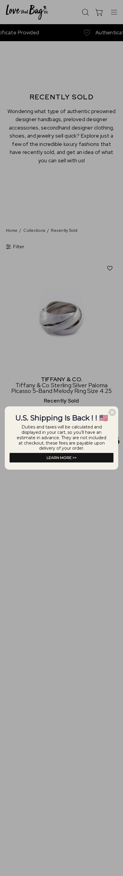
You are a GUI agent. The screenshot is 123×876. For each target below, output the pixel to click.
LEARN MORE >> (62, 457)
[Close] (112, 412)
